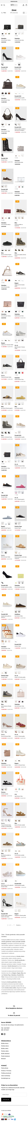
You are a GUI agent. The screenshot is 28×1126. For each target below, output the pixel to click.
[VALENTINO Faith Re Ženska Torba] (7, 756)
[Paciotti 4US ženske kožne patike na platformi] (7, 607)
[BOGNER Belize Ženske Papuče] (7, 519)
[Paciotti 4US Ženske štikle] (7, 60)
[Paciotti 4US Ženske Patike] (21, 60)
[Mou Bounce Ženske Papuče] (7, 246)
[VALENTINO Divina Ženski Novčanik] (21, 578)
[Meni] (1, 5)
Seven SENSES (7, 1110)
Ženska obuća (5, 1046)
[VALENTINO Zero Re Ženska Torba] (21, 697)
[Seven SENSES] (14, 5)
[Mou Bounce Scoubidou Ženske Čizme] (21, 246)
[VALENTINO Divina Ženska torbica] (7, 215)
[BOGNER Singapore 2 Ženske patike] (21, 907)
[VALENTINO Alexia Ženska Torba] (7, 90)
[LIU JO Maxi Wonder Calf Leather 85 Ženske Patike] (7, 877)
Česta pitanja (4, 1068)
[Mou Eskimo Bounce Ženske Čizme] (7, 698)
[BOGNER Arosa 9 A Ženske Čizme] (21, 756)
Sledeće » (18, 925)
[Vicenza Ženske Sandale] (7, 785)
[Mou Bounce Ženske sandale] (21, 816)
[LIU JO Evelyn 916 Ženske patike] (21, 668)
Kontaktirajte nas (5, 1078)
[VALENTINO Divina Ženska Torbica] (7, 30)
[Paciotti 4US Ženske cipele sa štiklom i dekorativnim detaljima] (21, 120)
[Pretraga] (5, 5)
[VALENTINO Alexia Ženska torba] (7, 277)
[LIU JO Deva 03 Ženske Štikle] (7, 727)
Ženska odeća (5, 1051)
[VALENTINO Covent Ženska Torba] (7, 639)
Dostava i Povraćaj (6, 1070)
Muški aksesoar (5, 1053)
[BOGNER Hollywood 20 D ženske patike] (21, 276)
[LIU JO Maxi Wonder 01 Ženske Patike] (21, 337)
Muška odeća (4, 1048)
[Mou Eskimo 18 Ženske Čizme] (7, 428)
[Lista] (26, 13)
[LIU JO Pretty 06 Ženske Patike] (7, 368)
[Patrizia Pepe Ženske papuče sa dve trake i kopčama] (21, 548)
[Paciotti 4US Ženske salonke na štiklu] (7, 578)
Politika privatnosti (6, 1073)
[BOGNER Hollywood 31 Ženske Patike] (7, 336)
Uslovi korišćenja (5, 1075)
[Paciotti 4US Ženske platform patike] (21, 89)
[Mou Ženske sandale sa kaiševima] (21, 215)
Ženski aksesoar (5, 1056)
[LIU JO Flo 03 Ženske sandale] (21, 846)
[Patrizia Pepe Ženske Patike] (21, 519)
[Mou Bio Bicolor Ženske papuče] (7, 399)
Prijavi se (6, 1099)
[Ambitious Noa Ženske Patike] (21, 607)
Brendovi (3, 1058)
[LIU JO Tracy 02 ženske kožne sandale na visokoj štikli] (7, 817)
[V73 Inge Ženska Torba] (21, 786)
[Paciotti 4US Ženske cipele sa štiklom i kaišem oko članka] (7, 907)
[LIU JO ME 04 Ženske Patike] (7, 548)
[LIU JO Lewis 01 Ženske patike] (21, 727)
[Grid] (24, 13)
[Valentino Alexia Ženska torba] (21, 152)
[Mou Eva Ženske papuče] (21, 399)
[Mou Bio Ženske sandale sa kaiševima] (7, 847)
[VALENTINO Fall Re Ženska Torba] (21, 307)
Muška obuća (4, 1043)
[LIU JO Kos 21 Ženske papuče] (21, 489)
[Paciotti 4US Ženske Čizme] (7, 151)
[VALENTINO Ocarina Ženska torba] (21, 30)
